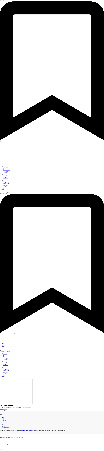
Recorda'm (2, 447)
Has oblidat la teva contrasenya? (4, 450)
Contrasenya (1, 446)
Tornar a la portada (2, 410)
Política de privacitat (15, 437)
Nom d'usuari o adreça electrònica (4, 444)
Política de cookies (21, 437)
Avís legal (11, 437)
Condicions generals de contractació (4, 437)
